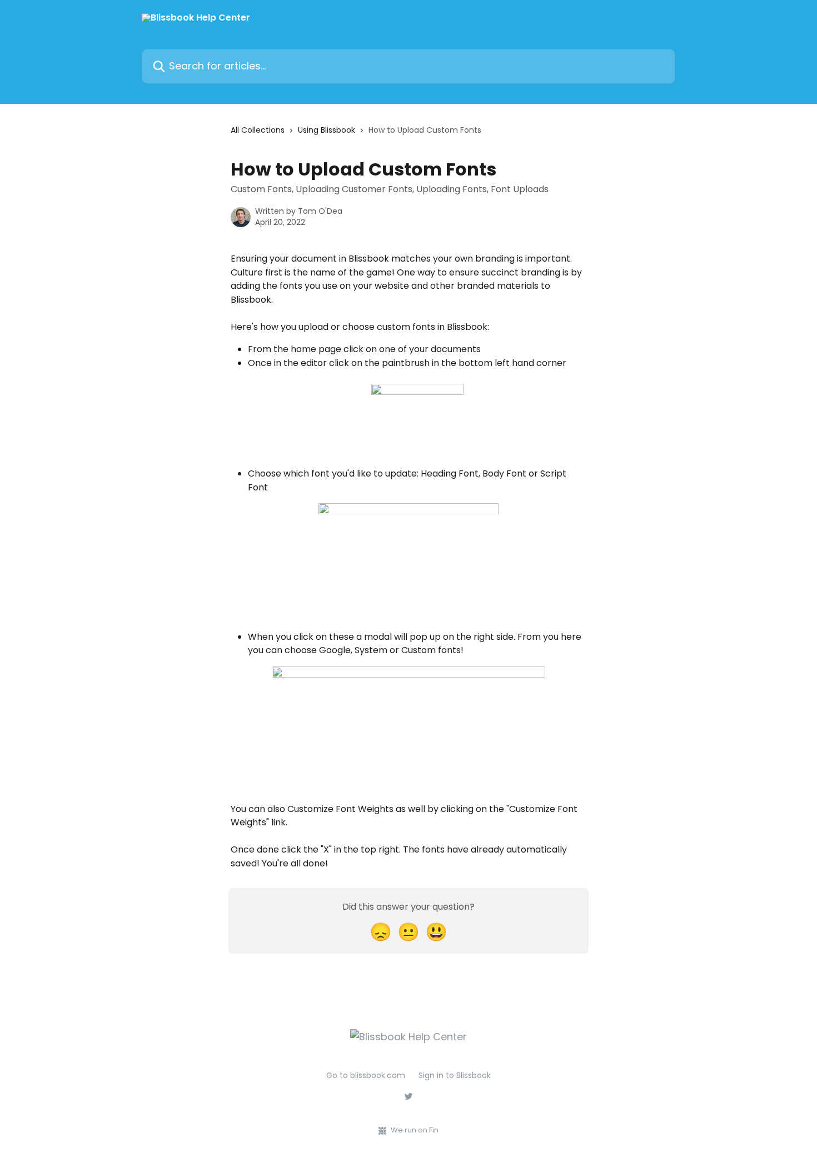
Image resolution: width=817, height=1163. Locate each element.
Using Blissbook (326, 130)
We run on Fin (415, 1130)
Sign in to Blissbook (455, 1075)
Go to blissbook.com (365, 1075)
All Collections (258, 130)
